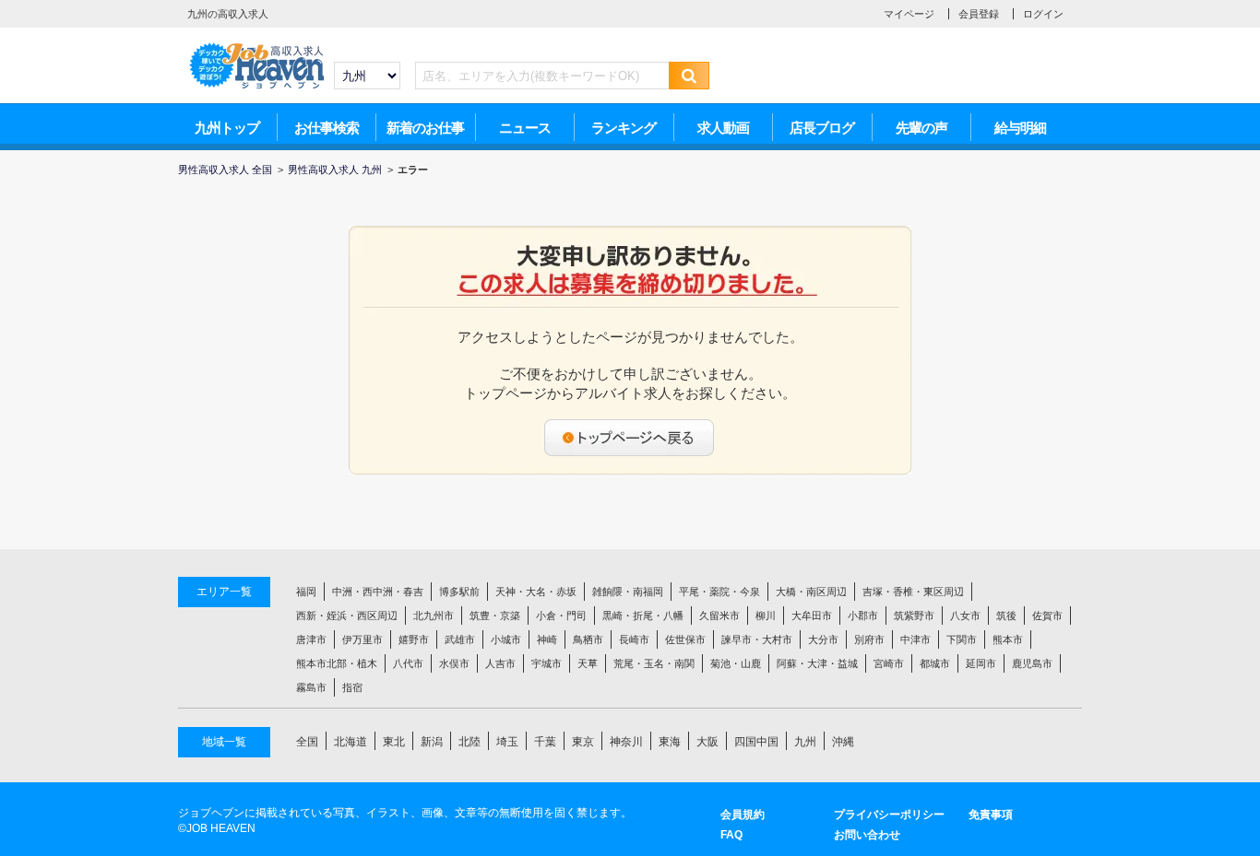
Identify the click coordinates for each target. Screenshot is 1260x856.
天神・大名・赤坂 (536, 591)
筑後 (1006, 615)
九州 (805, 741)
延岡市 (981, 663)
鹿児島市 (1032, 663)
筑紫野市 (914, 615)
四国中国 (756, 741)
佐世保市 (685, 639)
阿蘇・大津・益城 (817, 663)
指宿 (352, 687)
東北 (394, 741)
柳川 (765, 615)
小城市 (506, 639)
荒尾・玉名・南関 (654, 663)
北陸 (469, 741)
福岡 (306, 591)
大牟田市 (811, 615)
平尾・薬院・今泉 (719, 591)
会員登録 (978, 13)
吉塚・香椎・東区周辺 (913, 591)
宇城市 (546, 663)
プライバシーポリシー (889, 814)
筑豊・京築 (495, 615)
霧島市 (311, 687)
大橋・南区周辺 (811, 591)
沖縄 (843, 741)
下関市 (961, 639)
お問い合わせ (867, 834)
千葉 (545, 741)
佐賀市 (1047, 615)
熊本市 (1008, 639)
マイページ (909, 13)
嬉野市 (413, 639)
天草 (587, 663)
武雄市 (460, 639)
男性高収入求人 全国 (225, 169)
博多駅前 (459, 591)
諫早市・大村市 (756, 639)
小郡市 (863, 615)
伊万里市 (362, 639)
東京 (583, 741)
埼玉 (507, 741)
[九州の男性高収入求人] (256, 47)
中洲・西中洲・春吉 (377, 591)
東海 (670, 741)
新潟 (432, 741)
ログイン (1043, 13)
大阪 (707, 741)
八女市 (965, 615)
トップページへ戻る (630, 437)
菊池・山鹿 (735, 663)
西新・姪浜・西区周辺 (347, 615)
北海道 (350, 741)
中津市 (915, 639)
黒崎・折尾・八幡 (642, 615)
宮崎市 (889, 663)
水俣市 (454, 663)
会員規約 (742, 814)
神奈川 (626, 741)
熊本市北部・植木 (336, 663)
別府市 (869, 639)
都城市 (935, 663)
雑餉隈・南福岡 (627, 591)
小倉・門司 (561, 615)
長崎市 (634, 639)
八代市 (408, 663)
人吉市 (500, 663)
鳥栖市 (588, 639)
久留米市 (719, 615)
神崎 (547, 639)
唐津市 (311, 639)
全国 (307, 741)
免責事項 (991, 814)
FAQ (731, 834)
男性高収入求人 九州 (335, 169)
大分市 (823, 639)
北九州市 (433, 615)
